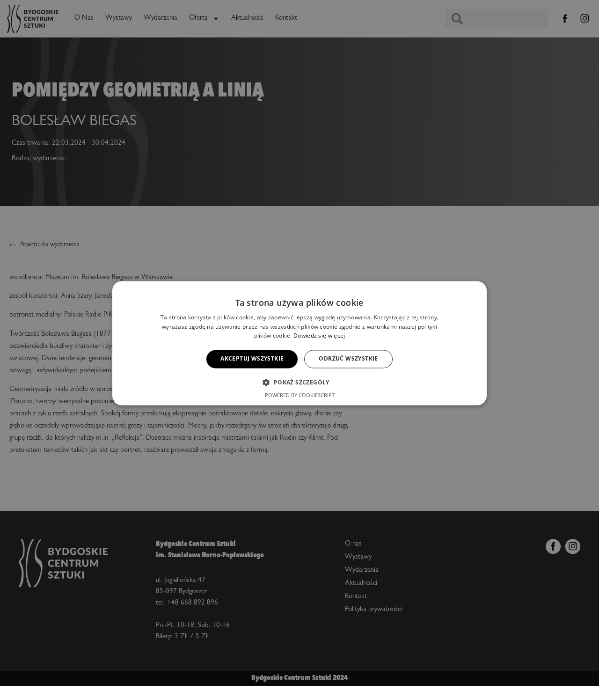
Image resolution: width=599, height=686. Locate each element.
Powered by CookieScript (300, 394)
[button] (299, 382)
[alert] (299, 343)
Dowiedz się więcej (319, 336)
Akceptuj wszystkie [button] (252, 359)
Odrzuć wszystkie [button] (348, 359)
